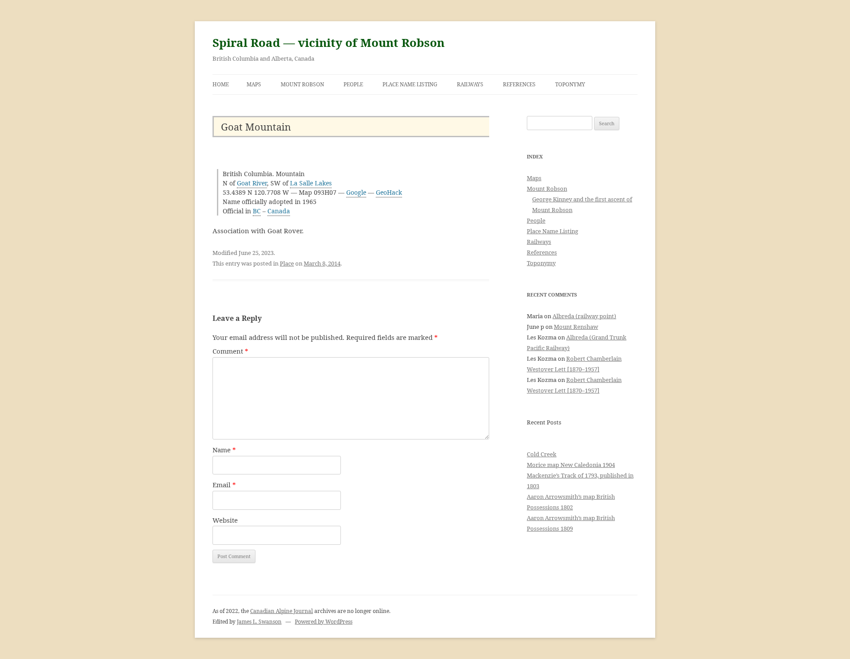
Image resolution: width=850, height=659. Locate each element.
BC (257, 211)
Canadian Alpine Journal (281, 611)
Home (220, 84)
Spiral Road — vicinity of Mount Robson (328, 42)
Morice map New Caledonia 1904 (571, 465)
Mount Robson (302, 84)
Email (224, 484)
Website (225, 520)
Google (356, 192)
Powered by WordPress (323, 621)
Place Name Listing (409, 84)
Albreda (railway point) (584, 316)
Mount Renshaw (576, 327)
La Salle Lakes (311, 183)
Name (224, 449)
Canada (278, 211)
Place (287, 263)
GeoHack (389, 192)
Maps (254, 84)
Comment (230, 351)
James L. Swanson (259, 621)
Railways (470, 84)
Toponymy (570, 84)
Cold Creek (541, 454)
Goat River (252, 183)
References (519, 84)
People (353, 84)
